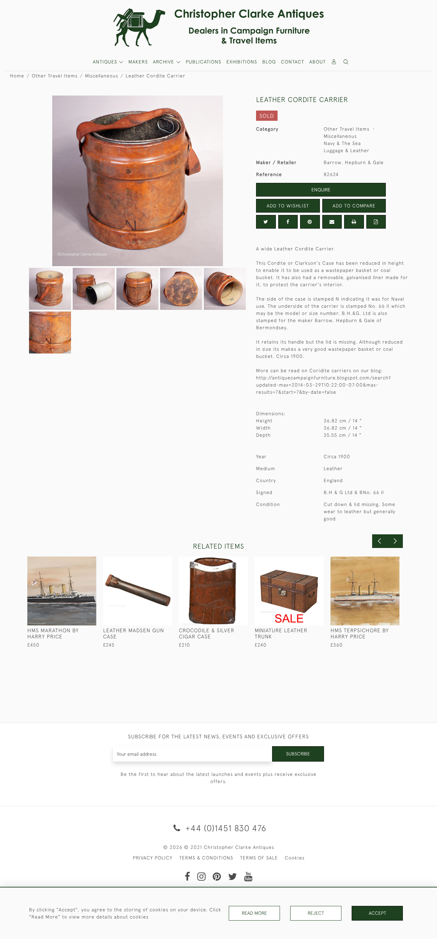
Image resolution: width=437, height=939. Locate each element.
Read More (254, 913)
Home (17, 75)
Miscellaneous (101, 75)
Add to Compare (354, 205)
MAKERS (138, 61)
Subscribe (298, 753)
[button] (346, 62)
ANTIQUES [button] (106, 61)
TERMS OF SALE (259, 858)
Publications (203, 61)
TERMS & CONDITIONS (206, 858)
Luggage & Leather (346, 150)
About (317, 61)
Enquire (320, 189)
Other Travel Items (54, 75)
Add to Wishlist (288, 205)
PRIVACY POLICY (152, 858)
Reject (316, 913)
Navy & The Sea (342, 143)
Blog (269, 61)
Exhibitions (241, 61)
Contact (292, 61)
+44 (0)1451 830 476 (224, 828)
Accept (377, 913)
